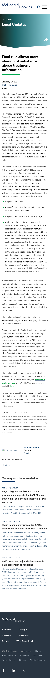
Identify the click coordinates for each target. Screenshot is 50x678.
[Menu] (45, 7)
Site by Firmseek (37, 660)
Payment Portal (9, 656)
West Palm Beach (24, 641)
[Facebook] (3, 670)
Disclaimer (37, 656)
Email (26, 453)
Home (38, 651)
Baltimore (6, 630)
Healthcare (7, 465)
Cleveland (6, 635)
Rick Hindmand (9, 85)
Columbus (24, 635)
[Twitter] (24, 670)
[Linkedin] (13, 670)
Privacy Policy (8, 660)
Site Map (22, 660)
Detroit (5, 641)
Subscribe (24, 656)
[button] (46, 41)
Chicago (23, 630)
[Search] (38, 7)
